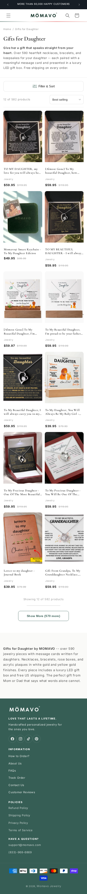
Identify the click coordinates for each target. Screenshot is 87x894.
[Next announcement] (79, 4)
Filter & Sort (46, 86)
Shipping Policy (19, 815)
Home (7, 29)
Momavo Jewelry (49, 886)
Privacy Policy (18, 822)
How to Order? (19, 756)
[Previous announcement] (7, 4)
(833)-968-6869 (20, 852)
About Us (15, 763)
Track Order (16, 777)
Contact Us (16, 785)
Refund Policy (18, 808)
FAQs (12, 770)
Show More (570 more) (43, 616)
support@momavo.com (24, 845)
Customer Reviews (21, 792)
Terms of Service (20, 830)
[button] (8, 15)
